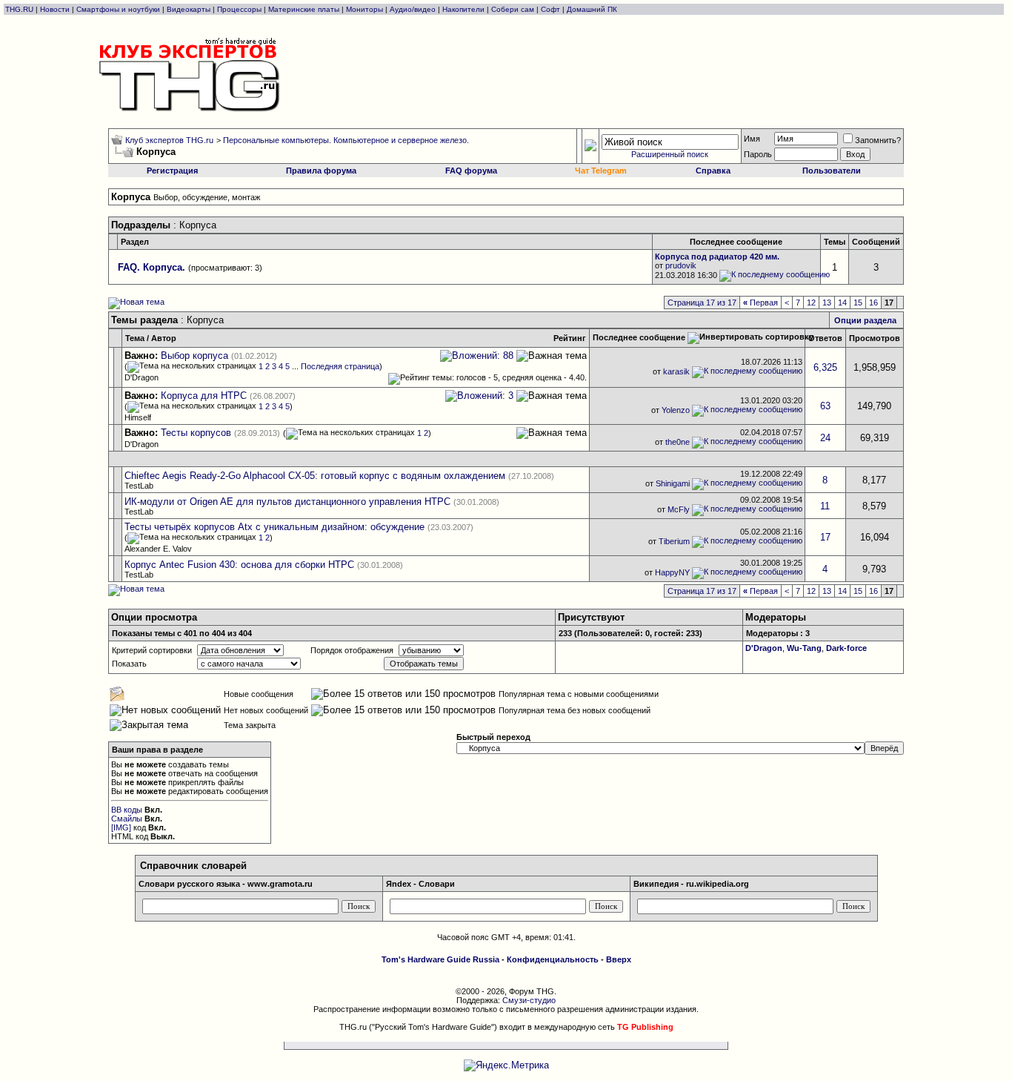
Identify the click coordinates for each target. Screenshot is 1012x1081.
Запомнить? (878, 140)
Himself (137, 417)
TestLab (138, 485)
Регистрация (172, 170)
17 (825, 537)
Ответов (825, 338)
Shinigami (673, 483)
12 (811, 302)
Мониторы (364, 9)
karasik (676, 370)
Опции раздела (865, 320)
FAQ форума (471, 170)
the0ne (677, 441)
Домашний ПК (592, 9)
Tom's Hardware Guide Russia (440, 959)
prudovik (680, 265)
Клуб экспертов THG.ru (169, 140)
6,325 (825, 367)
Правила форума (321, 170)
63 (825, 405)
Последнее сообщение (639, 337)
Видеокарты (188, 9)
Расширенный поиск (669, 154)
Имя (752, 138)
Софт (550, 9)
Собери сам (512, 9)
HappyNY (672, 572)
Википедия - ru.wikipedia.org (691, 883)
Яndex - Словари (420, 883)
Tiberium (674, 541)
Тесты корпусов (196, 432)
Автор (163, 338)
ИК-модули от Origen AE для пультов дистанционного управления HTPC (287, 501)
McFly (679, 509)
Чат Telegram (601, 170)
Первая (760, 302)
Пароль (758, 154)
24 (825, 437)
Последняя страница (340, 366)
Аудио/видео (413, 9)
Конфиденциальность (553, 959)
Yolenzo (676, 409)
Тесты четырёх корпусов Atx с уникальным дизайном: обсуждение (274, 526)
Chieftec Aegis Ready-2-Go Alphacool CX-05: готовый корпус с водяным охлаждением (314, 475)
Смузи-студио (529, 1000)
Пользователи (831, 170)
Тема (134, 338)
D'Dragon (141, 377)
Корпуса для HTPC (204, 395)
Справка (713, 170)
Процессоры (239, 9)
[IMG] (121, 827)
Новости (55, 9)
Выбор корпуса (194, 355)
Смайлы (126, 818)
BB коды (126, 809)
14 (842, 302)
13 (826, 302)
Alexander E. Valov (158, 548)
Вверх (618, 959)
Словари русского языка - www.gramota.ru (226, 883)
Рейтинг (569, 338)
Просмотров (874, 338)
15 (857, 302)
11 (825, 506)
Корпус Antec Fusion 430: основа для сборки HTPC (239, 564)
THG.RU (20, 9)
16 (873, 302)
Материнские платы (303, 9)
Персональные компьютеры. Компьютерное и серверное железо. (346, 140)
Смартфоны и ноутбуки (118, 9)
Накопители (463, 9)
